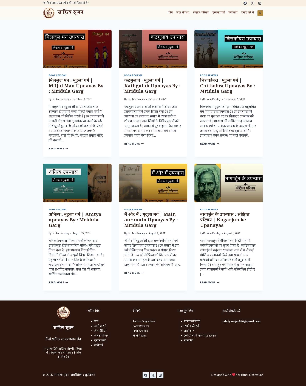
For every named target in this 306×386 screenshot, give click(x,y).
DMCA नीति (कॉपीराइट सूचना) (200, 336)
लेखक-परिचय (201, 12)
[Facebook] (245, 3)
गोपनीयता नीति (192, 321)
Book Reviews (58, 75)
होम (171, 12)
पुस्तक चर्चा (218, 12)
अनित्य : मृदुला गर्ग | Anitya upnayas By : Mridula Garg (75, 221)
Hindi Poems (140, 336)
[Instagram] (260, 3)
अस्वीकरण (189, 331)
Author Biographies (144, 321)
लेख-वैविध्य (182, 12)
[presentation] (77, 49)
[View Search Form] (260, 13)
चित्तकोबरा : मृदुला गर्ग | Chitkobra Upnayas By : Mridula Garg (227, 87)
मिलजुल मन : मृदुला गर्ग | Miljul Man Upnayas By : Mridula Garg (76, 87)
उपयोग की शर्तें (191, 326)
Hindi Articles (140, 331)
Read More (58, 149)
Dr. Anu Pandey (60, 99)
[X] (252, 3)
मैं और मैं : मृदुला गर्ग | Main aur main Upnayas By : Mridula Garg (151, 221)
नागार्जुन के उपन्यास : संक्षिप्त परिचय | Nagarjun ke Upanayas (224, 221)
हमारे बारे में (247, 12)
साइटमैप (188, 340)
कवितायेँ (232, 12)
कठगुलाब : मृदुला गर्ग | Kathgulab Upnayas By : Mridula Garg (152, 87)
